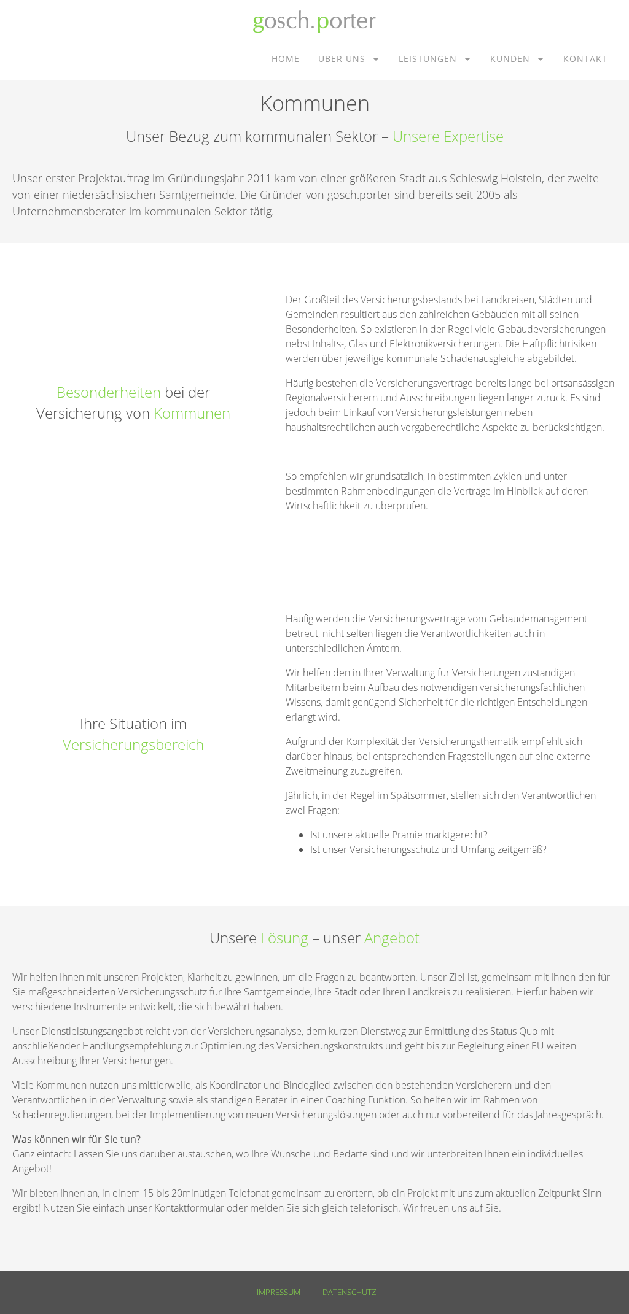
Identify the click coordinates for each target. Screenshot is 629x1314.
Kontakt (585, 58)
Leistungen (428, 58)
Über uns (341, 58)
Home (286, 58)
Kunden (510, 58)
